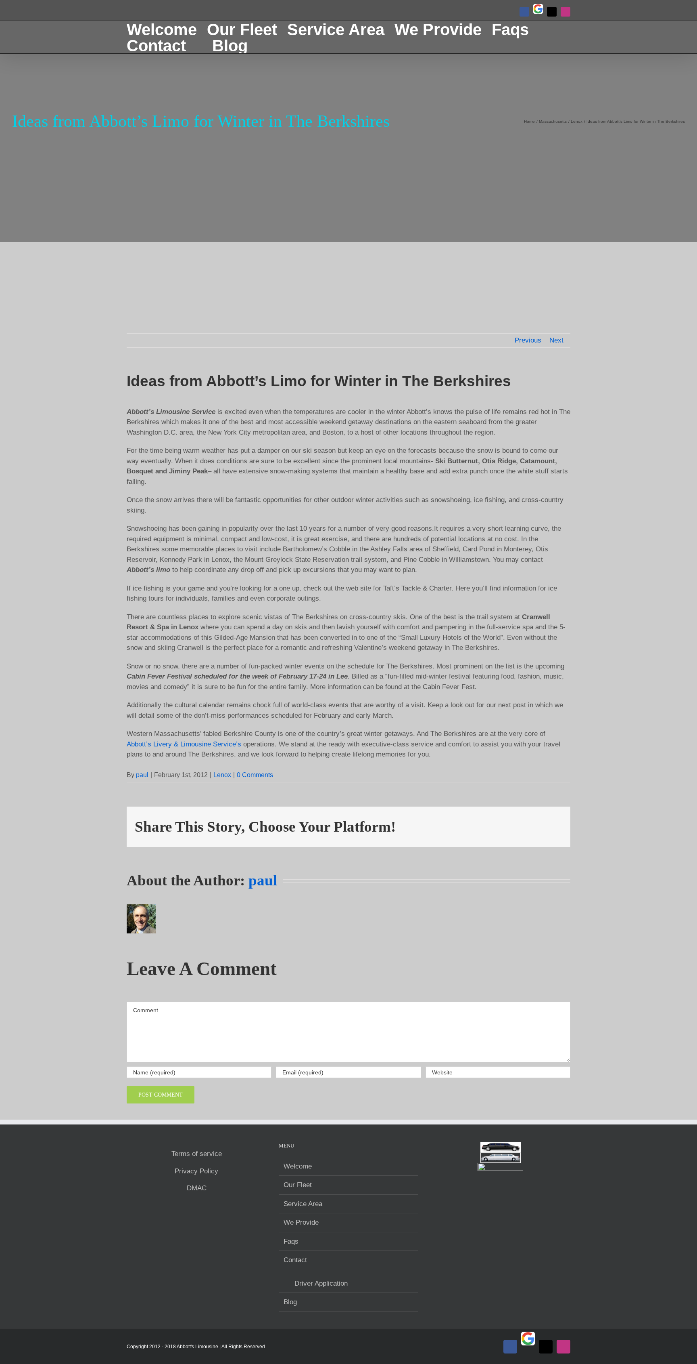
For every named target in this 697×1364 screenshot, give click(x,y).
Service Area (303, 1204)
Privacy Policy (196, 1171)
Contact (295, 1260)
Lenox (222, 774)
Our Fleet (298, 1185)
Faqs (291, 1241)
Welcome (298, 1166)
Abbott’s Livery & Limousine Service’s (184, 744)
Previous (528, 340)
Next (556, 340)
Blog (290, 1302)
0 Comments (255, 774)
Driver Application (321, 1283)
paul (142, 774)
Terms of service (196, 1154)
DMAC (197, 1188)
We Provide (301, 1222)
